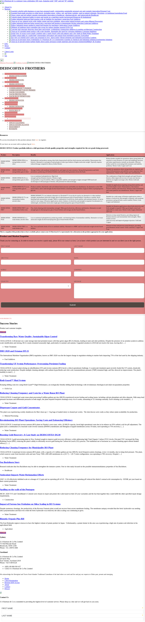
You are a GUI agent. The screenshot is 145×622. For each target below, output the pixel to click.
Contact (7, 48)
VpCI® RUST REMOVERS (19, 96)
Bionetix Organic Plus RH (12, 519)
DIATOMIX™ (14, 127)
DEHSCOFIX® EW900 (18, 76)
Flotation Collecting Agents (14, 114)
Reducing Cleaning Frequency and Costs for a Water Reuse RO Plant (32, 393)
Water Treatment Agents (13, 121)
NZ (6, 56)
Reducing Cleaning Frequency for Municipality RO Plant (26, 447)
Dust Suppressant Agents (13, 108)
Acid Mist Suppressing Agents (15, 74)
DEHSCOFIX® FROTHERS (20, 119)
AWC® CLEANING (17, 123)
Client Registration (11, 581)
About (7, 585)
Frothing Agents (10, 117)
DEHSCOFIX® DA (16, 100)
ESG (6, 44)
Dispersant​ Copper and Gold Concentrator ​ (20, 407)
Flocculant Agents (11, 112)
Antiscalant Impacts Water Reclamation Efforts (22, 475)
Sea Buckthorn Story (10, 462)
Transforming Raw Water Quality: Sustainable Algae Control (28, 336)
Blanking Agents (11, 78)
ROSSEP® (13, 129)
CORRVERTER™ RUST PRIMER (22, 90)
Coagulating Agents (12, 82)
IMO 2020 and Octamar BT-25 (14, 351)
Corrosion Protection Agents (15, 86)
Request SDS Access (12, 583)
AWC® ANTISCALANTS (19, 125)
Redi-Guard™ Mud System (13, 380)
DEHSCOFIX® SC (16, 84)
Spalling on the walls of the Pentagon (17, 489)
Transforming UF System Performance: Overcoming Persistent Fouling (33, 364)
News (7, 46)
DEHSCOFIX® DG (16, 80)
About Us (8, 7)
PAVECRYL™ (14, 110)
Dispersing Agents (11, 104)
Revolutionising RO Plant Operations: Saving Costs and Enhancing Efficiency (36, 420)
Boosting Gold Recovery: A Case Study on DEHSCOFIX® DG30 (30, 435)
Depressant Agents (11, 102)
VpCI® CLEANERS (17, 92)
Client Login (9, 52)
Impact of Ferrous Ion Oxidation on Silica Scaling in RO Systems (30, 504)
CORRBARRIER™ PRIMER (20, 88)
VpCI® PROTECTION (18, 94)
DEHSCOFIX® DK (16, 106)
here (37, 140)
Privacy (7, 589)
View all (3, 332)
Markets (7, 9)
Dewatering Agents (11, 98)
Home (7, 579)
